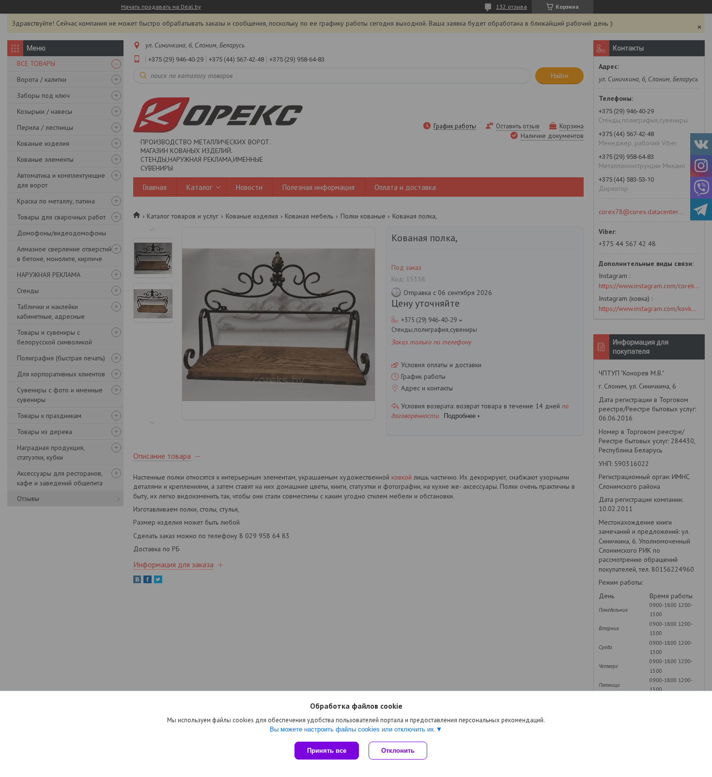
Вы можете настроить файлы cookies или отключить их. (353, 729)
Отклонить (398, 750)
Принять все (326, 750)
